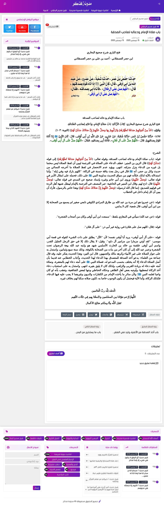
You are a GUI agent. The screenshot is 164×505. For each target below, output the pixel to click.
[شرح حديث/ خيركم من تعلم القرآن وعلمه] (35, 109)
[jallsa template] (99, 501)
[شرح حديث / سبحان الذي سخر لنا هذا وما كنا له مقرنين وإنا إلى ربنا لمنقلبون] (35, 70)
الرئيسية (114, 10)
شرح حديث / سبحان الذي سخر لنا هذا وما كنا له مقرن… (137, 473)
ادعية (45, 10)
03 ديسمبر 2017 (13, 86)
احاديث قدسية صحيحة (79, 10)
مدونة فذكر (68, 501)
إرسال (36, 488)
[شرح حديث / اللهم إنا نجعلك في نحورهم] (35, 89)
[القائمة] (159, 3)
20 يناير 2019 (14, 125)
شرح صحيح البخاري (59, 10)
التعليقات (52, 27)
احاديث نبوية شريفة (99, 10)
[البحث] (4, 3)
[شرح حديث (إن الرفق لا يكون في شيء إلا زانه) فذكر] (35, 51)
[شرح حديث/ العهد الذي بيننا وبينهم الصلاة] (35, 128)
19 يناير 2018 (15, 105)
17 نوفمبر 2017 (14, 67)
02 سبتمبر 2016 (13, 48)
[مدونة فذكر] (82, 6)
